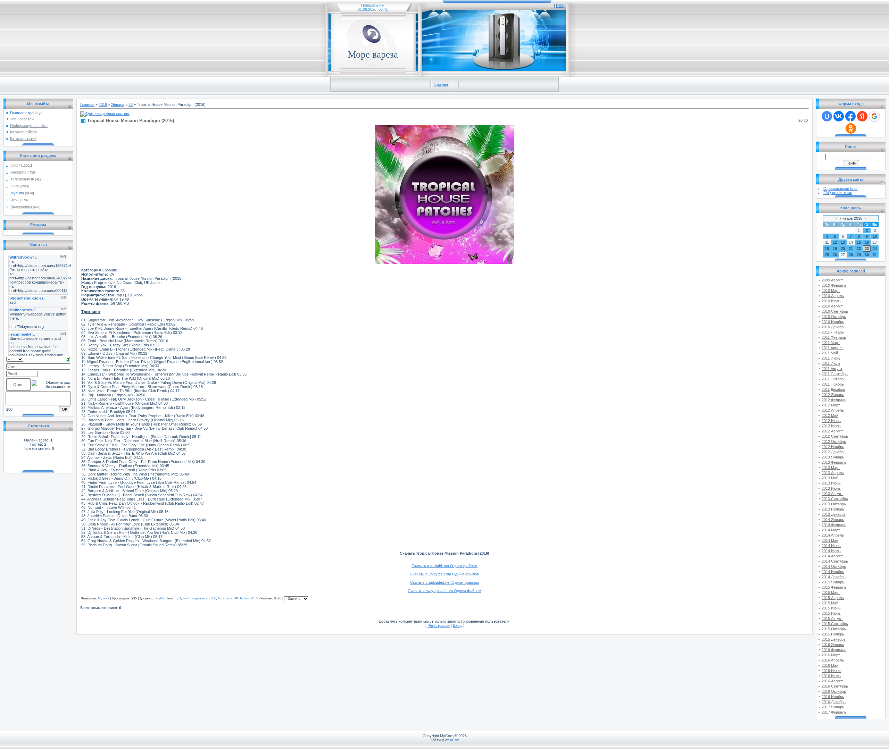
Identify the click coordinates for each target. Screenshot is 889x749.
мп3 (186, 598)
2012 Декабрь (834, 452)
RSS (560, 5)
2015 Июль (831, 613)
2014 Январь (833, 519)
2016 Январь (833, 644)
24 (875, 248)
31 (875, 255)
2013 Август (832, 493)
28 (851, 255)
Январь (117, 104)
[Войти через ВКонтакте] (838, 116)
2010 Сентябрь (835, 311)
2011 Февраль (834, 337)
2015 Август (832, 618)
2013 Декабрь (834, 514)
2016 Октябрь (834, 691)
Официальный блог (840, 188)
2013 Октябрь (834, 504)
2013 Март (831, 467)
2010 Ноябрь (833, 322)
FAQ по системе (837, 193)
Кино (14, 186)
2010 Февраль (834, 285)
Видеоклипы (21, 207)
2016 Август (832, 681)
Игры (14, 200)
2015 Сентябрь (835, 624)
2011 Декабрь (833, 389)
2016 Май (830, 665)
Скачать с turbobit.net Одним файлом (444, 566)
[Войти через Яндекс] (862, 116)
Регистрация (438, 625)
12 (835, 242)
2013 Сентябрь (835, 499)
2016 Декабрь (834, 702)
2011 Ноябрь (833, 384)
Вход (457, 625)
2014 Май (830, 540)
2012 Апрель (833, 410)
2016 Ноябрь (833, 697)
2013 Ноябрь (833, 509)
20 (843, 248)
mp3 (178, 598)
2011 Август (832, 369)
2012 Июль (831, 426)
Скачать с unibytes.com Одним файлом (445, 574)
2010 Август (832, 306)
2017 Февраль (834, 712)
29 (859, 255)
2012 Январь (833, 395)
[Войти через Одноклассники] (851, 128)
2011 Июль (831, 363)
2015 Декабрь (834, 639)
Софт (15, 165)
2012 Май (830, 415)
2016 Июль (831, 676)
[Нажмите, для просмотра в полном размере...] (444, 262)
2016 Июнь (831, 670)
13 (843, 242)
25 (827, 255)
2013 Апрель (833, 473)
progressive (199, 598)
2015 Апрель (833, 598)
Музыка (17, 193)
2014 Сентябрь (835, 561)
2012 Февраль (834, 400)
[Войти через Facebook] (850, 116)
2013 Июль (831, 488)
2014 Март (831, 530)
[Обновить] (68, 359)
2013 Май (830, 478)
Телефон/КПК (22, 179)
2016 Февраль (834, 650)
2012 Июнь (831, 421)
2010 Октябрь (834, 316)
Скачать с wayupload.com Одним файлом (444, 591)
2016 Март (831, 655)
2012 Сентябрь (835, 436)
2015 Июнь (831, 608)
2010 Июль (831, 301)
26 (835, 255)
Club (212, 598)
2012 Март (831, 405)
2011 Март (831, 342)
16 (867, 242)
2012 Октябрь (834, 441)
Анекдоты (18, 172)
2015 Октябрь (834, 629)
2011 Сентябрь (835, 374)
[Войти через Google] (874, 116)
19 (835, 248)
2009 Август (832, 280)
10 (875, 236)
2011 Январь (833, 332)
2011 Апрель (833, 348)
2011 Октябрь (834, 379)
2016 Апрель (833, 660)
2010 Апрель (833, 296)
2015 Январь (833, 582)
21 (851, 248)
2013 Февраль (834, 462)
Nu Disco (225, 598)
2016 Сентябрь (835, 686)
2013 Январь (833, 457)
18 (827, 248)
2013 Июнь (831, 483)
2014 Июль (831, 551)
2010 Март (831, 290)
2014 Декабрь (834, 577)
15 (859, 242)
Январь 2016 (851, 218)
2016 (103, 104)
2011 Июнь (831, 358)
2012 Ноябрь (833, 447)
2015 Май (830, 603)
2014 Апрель (833, 535)
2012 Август (832, 431)
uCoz (454, 740)
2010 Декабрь (834, 327)
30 (867, 255)
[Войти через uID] (827, 116)
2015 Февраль (834, 587)
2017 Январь (833, 707)
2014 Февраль (834, 525)
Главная (441, 84)
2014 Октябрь (834, 566)
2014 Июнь (831, 546)
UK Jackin (241, 598)
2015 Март (831, 592)
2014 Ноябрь (833, 572)
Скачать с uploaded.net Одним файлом (444, 582)
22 (859, 248)
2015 (254, 598)
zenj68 (159, 598)
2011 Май (830, 353)
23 (130, 104)
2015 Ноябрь (833, 634)
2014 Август (832, 556)
